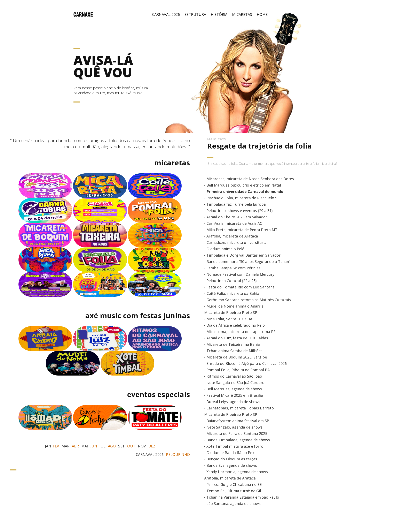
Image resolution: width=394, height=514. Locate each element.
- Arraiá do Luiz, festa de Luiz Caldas (236, 337)
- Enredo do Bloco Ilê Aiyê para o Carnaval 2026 (245, 363)
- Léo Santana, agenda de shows (232, 503)
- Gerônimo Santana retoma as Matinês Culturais (247, 299)
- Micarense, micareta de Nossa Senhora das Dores (249, 178)
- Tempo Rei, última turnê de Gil (232, 490)
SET (121, 446)
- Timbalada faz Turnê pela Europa (235, 204)
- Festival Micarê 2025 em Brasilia (233, 395)
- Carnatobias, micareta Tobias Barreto (239, 408)
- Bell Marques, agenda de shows (233, 388)
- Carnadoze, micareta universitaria (235, 242)
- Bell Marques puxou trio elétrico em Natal (242, 185)
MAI (84, 446)
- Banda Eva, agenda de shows (230, 465)
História (219, 14)
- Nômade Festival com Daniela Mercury (239, 274)
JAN (48, 446)
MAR (65, 446)
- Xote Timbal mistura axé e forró (233, 446)
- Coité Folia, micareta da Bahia (231, 293)
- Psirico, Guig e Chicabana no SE (233, 484)
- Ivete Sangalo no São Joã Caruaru (234, 382)
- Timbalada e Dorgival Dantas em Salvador (242, 255)
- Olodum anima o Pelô (224, 248)
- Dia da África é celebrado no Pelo (234, 325)
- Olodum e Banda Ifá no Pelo (229, 452)
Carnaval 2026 (166, 14)
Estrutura (195, 14)
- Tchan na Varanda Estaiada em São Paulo (241, 497)
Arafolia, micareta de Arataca (230, 478)
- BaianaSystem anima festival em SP (236, 420)
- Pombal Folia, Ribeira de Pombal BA (237, 369)
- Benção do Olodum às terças (230, 458)
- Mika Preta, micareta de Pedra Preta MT (240, 229)
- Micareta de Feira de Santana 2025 (235, 433)
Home (262, 14)
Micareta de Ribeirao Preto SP (230, 312)
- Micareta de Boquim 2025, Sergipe (235, 357)
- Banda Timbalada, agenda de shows (237, 439)
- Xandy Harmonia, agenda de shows (236, 471)
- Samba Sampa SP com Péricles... (233, 267)
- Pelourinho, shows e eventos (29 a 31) (238, 210)
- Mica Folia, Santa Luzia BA (228, 318)
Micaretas (242, 14)
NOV (142, 446)
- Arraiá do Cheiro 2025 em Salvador (235, 216)
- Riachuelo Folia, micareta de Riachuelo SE (241, 197)
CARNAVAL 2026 (150, 454)
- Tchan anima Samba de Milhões (233, 350)
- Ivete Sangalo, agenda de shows (233, 427)
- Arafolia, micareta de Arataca (231, 236)
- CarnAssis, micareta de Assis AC (233, 223)
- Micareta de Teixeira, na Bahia (232, 344)
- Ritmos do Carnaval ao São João (233, 376)
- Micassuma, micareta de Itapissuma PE (239, 331)
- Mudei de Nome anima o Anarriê (233, 306)
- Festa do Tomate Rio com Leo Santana (239, 287)
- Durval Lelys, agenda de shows (232, 401)
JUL (102, 446)
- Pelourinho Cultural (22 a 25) (230, 280)
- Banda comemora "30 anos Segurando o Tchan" (247, 261)
